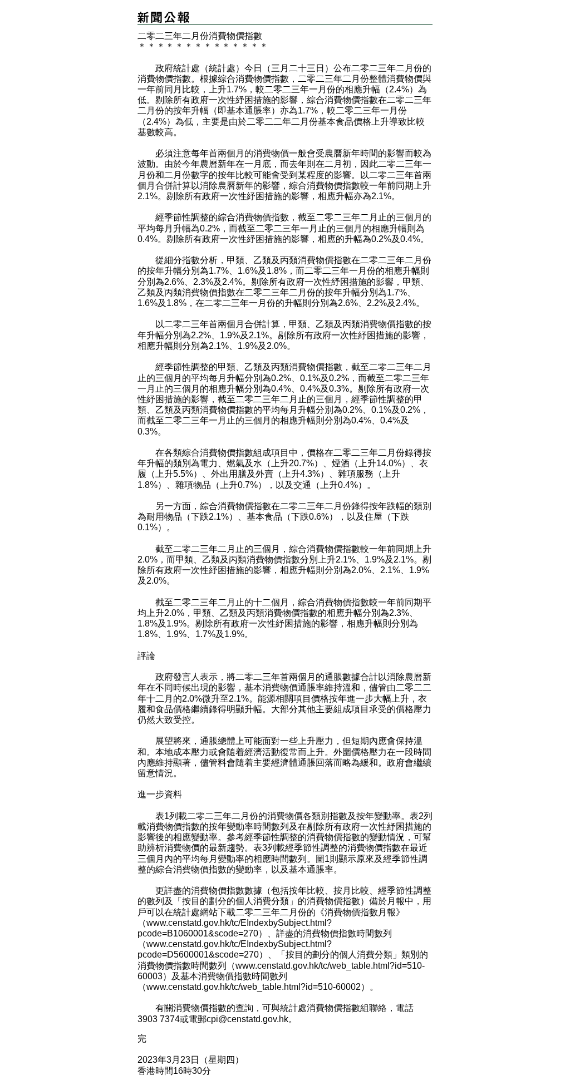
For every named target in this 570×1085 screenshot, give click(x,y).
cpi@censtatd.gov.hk (247, 1019)
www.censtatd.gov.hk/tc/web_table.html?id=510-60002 (253, 987)
